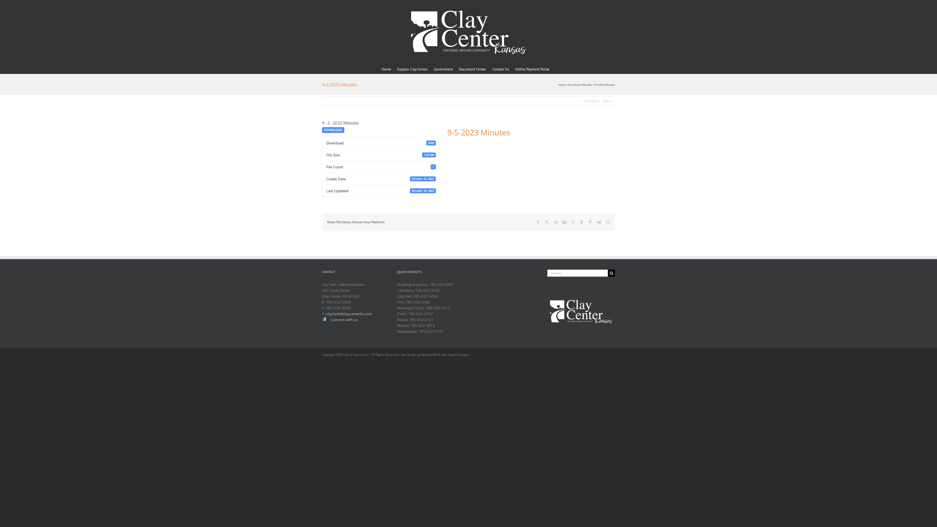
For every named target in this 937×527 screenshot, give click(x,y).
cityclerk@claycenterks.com (349, 313)
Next (607, 100)
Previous (591, 100)
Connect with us (344, 319)
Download (333, 130)
